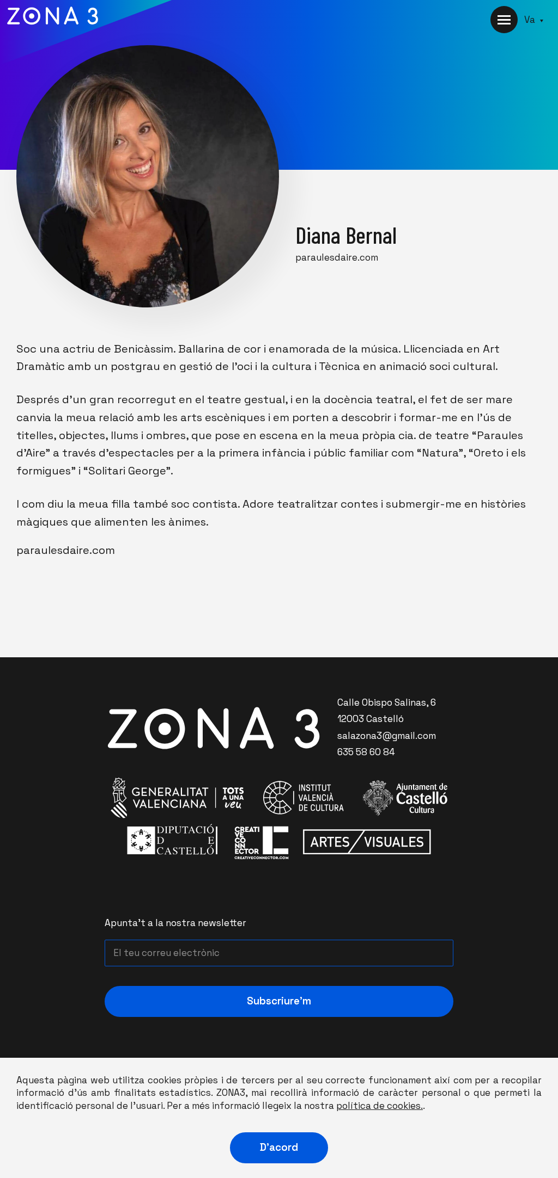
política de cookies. (379, 1106)
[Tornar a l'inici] (86, 35)
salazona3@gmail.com (386, 736)
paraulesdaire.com (336, 257)
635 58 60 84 (366, 752)
